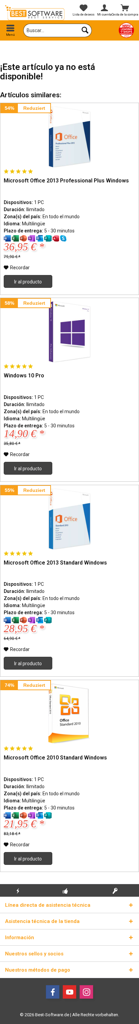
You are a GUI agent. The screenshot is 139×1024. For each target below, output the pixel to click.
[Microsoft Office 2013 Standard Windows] (69, 519)
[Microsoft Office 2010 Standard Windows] (69, 713)
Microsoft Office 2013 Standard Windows (55, 562)
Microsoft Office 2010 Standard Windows (55, 757)
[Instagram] (86, 992)
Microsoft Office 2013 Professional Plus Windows (66, 180)
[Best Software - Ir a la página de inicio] (34, 12)
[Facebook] (52, 992)
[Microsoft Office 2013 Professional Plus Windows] (69, 136)
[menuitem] (10, 30)
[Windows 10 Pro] (69, 331)
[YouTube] (69, 992)
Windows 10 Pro (24, 375)
